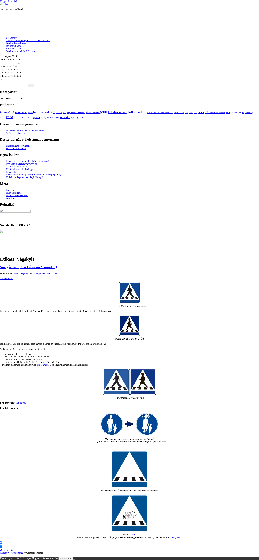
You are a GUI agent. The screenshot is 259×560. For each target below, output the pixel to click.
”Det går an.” (20, 403)
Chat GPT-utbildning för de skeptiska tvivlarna (28, 40)
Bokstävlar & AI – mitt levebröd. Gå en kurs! (27, 161)
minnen (209, 112)
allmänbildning (22, 112)
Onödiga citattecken (15, 133)
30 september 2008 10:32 (45, 273)
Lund (191, 112)
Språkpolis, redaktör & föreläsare (21, 51)
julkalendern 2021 (153, 113)
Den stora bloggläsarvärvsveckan (21, 164)
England (70, 113)
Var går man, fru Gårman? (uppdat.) (28, 267)
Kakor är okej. (66, 558)
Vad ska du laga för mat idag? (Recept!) (24, 177)
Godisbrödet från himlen (17, 166)
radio (247, 113)
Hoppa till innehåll (9, 1)
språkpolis (45, 117)
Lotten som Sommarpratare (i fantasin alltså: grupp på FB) (33, 174)
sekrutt (16, 117)
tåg (76, 117)
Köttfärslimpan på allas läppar (20, 169)
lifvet (186, 113)
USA (81, 117)
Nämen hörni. (6, 278)
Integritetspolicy (13, 46)
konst (176, 113)
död (64, 112)
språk (36, 117)
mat (195, 112)
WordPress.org (13, 198)
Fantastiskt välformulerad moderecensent (25, 130)
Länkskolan (11, 172)
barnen (38, 112)
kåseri (181, 112)
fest (74, 113)
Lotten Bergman (20, 273)
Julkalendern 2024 (166, 113)
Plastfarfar (175, 537)
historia (90, 112)
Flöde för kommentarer (17, 195)
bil (54, 112)
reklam (3, 117)
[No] (74, 559)
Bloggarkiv (11, 37)
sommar (28, 117)
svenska (65, 117)
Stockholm (54, 117)
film (78, 113)
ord (243, 112)
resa (9, 116)
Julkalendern (137, 112)
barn (31, 113)
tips (72, 117)
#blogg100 (7, 112)
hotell (97, 112)
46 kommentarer (7, 550)
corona (59, 112)
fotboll (82, 113)
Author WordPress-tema (11, 552)
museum (222, 113)
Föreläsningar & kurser (17, 43)
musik (228, 113)
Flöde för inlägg (13, 192)
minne (201, 112)
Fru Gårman (43, 364)
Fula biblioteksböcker (16, 148)
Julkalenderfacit (13, 48)
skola (22, 117)
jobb (103, 112)
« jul (2, 82)
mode (216, 112)
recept (251, 113)
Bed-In (132, 534)
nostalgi (236, 112)
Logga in (10, 190)
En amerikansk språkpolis (18, 145)
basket (48, 112)
